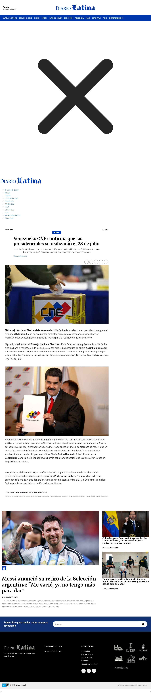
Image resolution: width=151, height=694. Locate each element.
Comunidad (9, 218)
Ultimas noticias (10, 18)
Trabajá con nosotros (89, 664)
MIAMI (88, 18)
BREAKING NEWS (25, 18)
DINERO (44, 18)
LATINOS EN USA (55, 18)
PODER (36, 18)
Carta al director (87, 654)
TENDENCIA (79, 18)
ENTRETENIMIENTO (116, 18)
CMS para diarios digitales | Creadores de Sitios (133, 685)
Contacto (85, 661)
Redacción (85, 651)
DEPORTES (68, 18)
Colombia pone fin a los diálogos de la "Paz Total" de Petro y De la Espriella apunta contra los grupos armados (124, 540)
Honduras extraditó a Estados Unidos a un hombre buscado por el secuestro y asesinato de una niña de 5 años (125, 581)
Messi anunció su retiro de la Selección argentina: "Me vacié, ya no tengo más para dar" (49, 585)
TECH (105, 18)
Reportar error (86, 657)
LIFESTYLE (96, 18)
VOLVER (105, 229)
